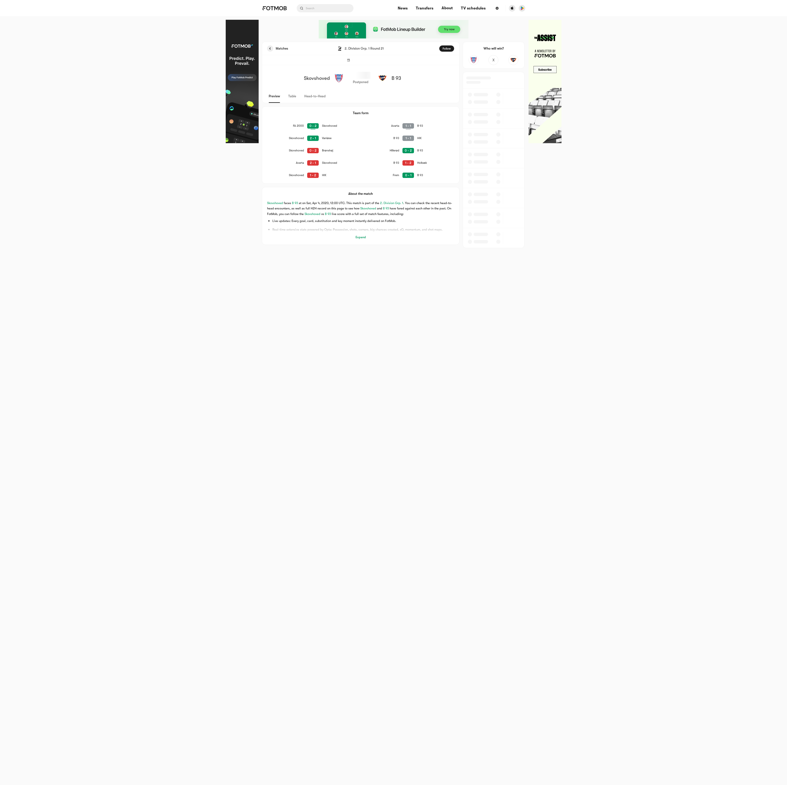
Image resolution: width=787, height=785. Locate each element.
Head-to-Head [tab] (314, 96)
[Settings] (497, 8)
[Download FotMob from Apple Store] (512, 8)
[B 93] (513, 60)
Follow (447, 48)
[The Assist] (545, 81)
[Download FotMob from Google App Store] (522, 8)
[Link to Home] (274, 8)
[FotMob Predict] (242, 81)
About (447, 8)
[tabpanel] (393, 145)
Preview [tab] (274, 96)
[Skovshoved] (473, 60)
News (403, 8)
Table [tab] (292, 96)
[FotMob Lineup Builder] (393, 29)
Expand (361, 237)
